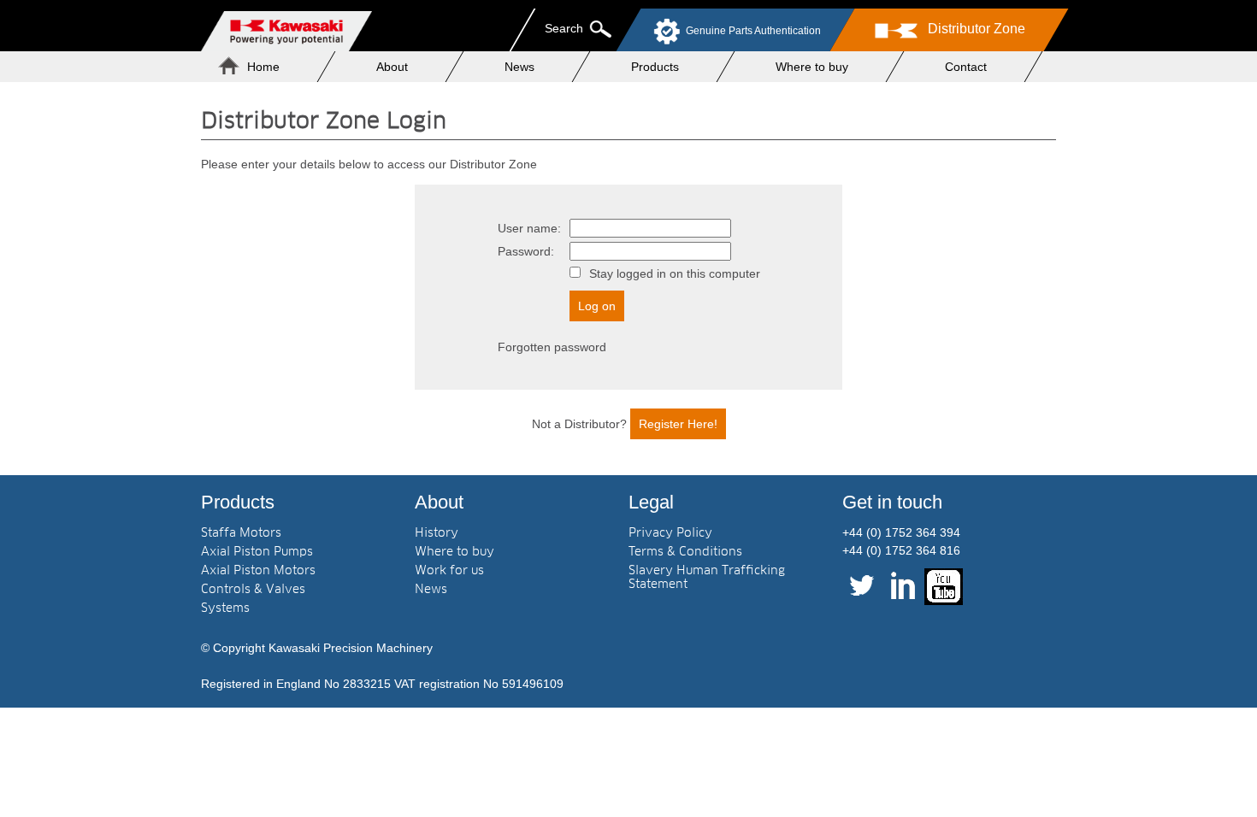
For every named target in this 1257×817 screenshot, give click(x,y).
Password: (526, 251)
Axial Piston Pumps (257, 552)
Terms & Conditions (685, 552)
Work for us (449, 571)
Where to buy (812, 66)
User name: (529, 228)
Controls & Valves (253, 590)
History (436, 533)
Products (655, 66)
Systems (225, 608)
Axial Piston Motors (258, 571)
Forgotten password (552, 347)
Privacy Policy (670, 533)
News (519, 66)
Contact (966, 66)
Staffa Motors (241, 533)
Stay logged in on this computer (674, 273)
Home (263, 66)
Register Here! (678, 424)
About (392, 66)
